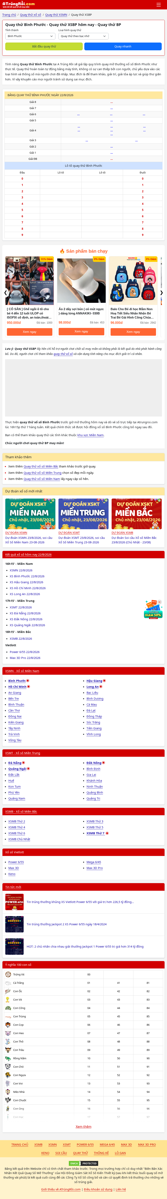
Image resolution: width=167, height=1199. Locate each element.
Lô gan (120, 1153)
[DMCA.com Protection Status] (83, 1163)
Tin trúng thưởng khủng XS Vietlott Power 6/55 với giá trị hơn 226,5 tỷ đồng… (80, 902)
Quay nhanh (122, 46)
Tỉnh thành (12, 30)
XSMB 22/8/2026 (21, 638)
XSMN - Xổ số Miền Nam (22, 671)
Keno (11, 874)
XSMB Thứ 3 (95, 821)
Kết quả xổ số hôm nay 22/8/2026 (28, 554)
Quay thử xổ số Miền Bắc (41, 466)
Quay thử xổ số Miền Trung (43, 473)
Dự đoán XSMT (69, 533)
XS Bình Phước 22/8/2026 (27, 576)
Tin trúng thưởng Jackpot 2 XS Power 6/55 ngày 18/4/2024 (67, 924)
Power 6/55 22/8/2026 (25, 652)
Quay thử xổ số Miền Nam (42, 479)
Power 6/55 (16, 862)
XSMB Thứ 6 (16, 833)
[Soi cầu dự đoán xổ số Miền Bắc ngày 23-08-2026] (137, 514)
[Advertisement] (83, 388)
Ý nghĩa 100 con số (18, 965)
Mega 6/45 (94, 862)
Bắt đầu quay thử (44, 46)
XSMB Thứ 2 (16, 821)
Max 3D (13, 868)
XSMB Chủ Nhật (19, 839)
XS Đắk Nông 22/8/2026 (26, 619)
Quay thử (80, 1153)
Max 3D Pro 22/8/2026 (25, 658)
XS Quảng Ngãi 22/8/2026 (27, 625)
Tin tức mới (13, 887)
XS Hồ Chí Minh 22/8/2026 (28, 588)
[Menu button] (159, 5)
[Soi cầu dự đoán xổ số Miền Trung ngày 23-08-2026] (83, 514)
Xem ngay (28, 331)
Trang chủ (19, 1144)
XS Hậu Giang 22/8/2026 (26, 582)
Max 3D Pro (95, 868)
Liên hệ (121, 1189)
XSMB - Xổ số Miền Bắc (21, 811)
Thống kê (101, 1153)
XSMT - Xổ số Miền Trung (22, 753)
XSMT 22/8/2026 (21, 607)
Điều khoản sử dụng (98, 1189)
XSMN (52, 1144)
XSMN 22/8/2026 (21, 570)
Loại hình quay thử (69, 30)
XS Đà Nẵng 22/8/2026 (25, 613)
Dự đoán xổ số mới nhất (23, 491)
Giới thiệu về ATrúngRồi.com (61, 1189)
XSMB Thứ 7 (96, 833)
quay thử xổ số (63, 354)
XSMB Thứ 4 (16, 827)
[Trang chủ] (18, 5)
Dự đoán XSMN (16, 533)
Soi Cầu (61, 1153)
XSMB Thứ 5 (95, 827)
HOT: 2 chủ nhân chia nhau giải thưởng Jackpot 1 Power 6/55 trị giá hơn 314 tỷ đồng (85, 946)
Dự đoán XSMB (122, 533)
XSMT (67, 1144)
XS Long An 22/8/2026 (25, 594)
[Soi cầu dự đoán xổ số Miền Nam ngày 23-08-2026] (30, 514)
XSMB (38, 1144)
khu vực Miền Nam (90, 435)
